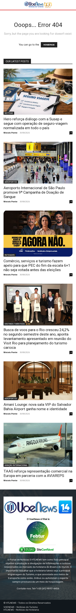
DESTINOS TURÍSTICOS (15, 324)
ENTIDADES (10, 255)
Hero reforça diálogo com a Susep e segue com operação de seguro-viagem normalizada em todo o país (36, 123)
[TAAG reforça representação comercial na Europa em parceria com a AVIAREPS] (38, 445)
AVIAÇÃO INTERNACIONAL (16, 465)
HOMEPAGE (49, 45)
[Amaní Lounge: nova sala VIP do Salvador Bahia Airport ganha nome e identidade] (38, 380)
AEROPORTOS (11, 182)
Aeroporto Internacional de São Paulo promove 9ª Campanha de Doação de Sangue (34, 192)
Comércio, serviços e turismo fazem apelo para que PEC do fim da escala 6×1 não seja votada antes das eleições (37, 265)
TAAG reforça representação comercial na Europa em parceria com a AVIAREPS (38, 473)
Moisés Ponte (10, 132)
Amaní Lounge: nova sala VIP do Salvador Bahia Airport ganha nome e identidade (37, 406)
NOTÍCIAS (9, 113)
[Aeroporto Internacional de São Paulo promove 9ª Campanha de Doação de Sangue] (38, 163)
